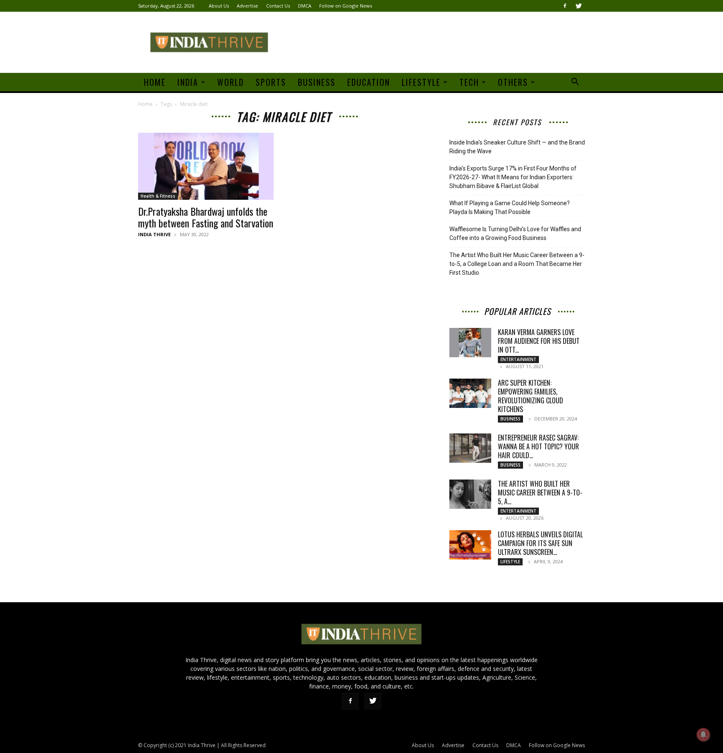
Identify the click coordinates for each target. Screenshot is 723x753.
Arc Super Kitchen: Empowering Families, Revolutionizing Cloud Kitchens (530, 396)
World (230, 82)
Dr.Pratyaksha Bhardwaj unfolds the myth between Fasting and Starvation (205, 217)
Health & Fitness (158, 196)
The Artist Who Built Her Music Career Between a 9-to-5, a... (540, 492)
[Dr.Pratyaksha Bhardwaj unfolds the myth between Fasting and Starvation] (206, 166)
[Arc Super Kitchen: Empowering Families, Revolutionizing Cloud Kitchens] (470, 393)
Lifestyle (421, 82)
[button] (575, 83)
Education (368, 82)
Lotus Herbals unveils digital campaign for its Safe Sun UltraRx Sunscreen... (540, 543)
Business (317, 82)
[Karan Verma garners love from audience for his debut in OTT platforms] (470, 342)
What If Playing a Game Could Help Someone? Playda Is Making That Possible (509, 207)
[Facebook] (565, 6)
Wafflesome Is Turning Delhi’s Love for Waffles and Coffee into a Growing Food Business (515, 233)
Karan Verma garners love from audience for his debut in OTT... (538, 341)
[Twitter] (578, 6)
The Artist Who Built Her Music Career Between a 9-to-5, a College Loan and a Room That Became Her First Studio (517, 264)
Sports (271, 82)
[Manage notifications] (703, 734)
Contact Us (278, 6)
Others (513, 82)
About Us (219, 6)
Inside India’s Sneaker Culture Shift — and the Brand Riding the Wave (517, 147)
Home (155, 82)
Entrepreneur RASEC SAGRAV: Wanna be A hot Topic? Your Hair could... (538, 446)
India (187, 82)
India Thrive (154, 234)
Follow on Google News (345, 6)
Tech (469, 82)
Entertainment (518, 359)
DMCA (304, 6)
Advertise (247, 6)
